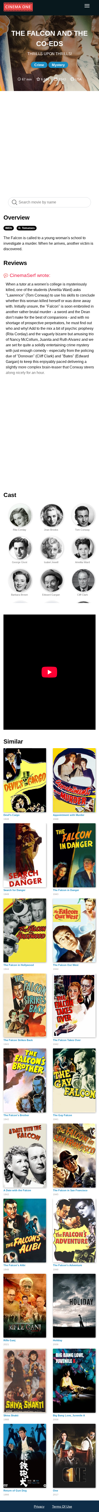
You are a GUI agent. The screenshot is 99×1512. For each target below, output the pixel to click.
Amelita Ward (82, 562)
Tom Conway (82, 529)
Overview (16, 217)
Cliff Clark (82, 594)
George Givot (19, 562)
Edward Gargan (51, 594)
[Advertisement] (49, 141)
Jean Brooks (51, 529)
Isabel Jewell (51, 562)
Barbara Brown (19, 594)
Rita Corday (19, 529)
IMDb (8, 228)
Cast (9, 494)
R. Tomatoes (26, 228)
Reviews (15, 262)
